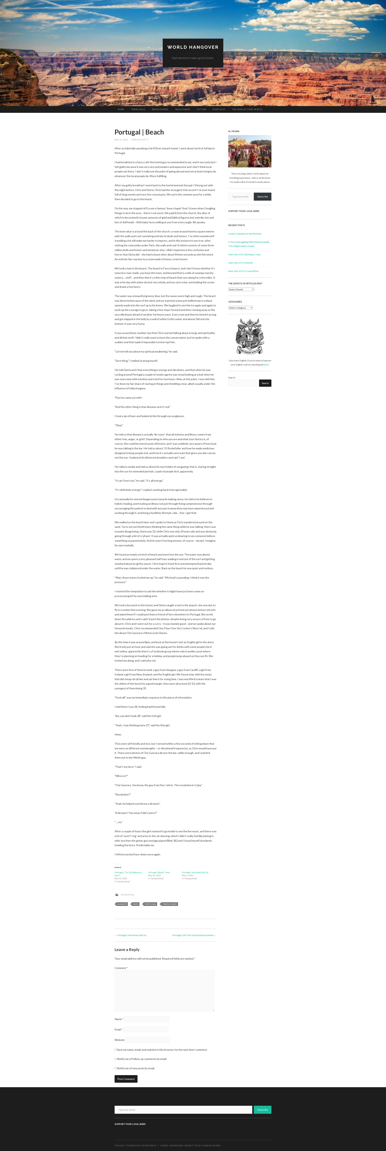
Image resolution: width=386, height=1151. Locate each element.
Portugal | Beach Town (159, 872)
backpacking (127, 894)
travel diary (169, 904)
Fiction (201, 109)
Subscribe (262, 196)
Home (121, 109)
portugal (150, 904)
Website (120, 1039)
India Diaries (182, 109)
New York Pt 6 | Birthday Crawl (244, 254)
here (266, 364)
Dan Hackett (140, 139)
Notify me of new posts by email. (136, 1068)
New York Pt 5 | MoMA (240, 262)
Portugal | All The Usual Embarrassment (194, 935)
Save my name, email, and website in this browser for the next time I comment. (162, 1049)
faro (136, 904)
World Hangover (193, 47)
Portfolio (219, 109)
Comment (121, 968)
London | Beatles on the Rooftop (244, 233)
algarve (122, 904)
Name (119, 1019)
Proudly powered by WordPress (135, 1145)
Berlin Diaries (160, 109)
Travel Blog (138, 109)
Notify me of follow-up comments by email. (142, 1059)
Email (118, 1029)
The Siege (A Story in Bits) (247, 109)
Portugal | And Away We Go (195, 872)
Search (231, 377)
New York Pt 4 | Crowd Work (243, 271)
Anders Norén (211, 1145)
